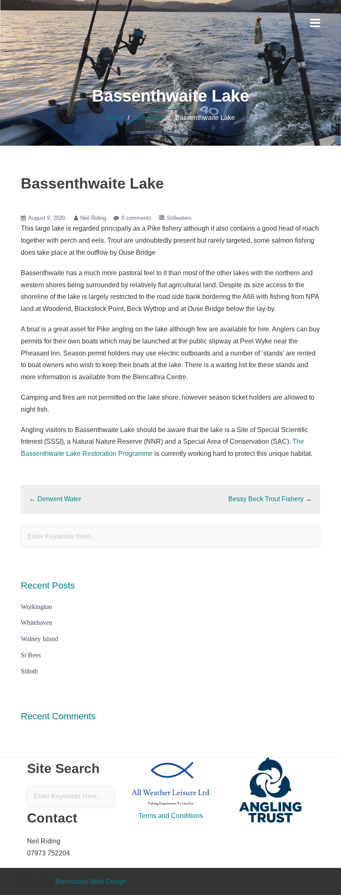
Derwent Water (59, 498)
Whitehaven (36, 622)
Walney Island (39, 638)
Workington (36, 606)
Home (115, 117)
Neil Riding (93, 218)
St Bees (31, 655)
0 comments (136, 218)
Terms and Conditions (170, 815)
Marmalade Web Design (91, 881)
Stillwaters (148, 117)
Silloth (29, 671)
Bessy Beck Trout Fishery (266, 498)
